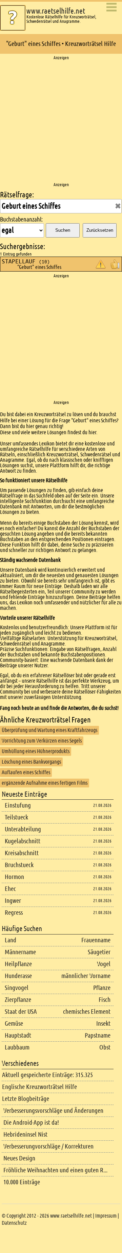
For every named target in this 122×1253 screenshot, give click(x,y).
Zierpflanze (18, 999)
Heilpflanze (18, 964)
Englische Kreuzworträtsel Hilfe (39, 1087)
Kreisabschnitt (22, 853)
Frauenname (95, 940)
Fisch (104, 999)
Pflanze (101, 987)
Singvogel (16, 987)
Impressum (106, 1215)
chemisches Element (86, 1011)
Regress (14, 912)
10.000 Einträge (21, 1182)
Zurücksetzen (99, 230)
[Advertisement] (61, 121)
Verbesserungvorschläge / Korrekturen (48, 1146)
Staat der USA (21, 1011)
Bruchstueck (19, 865)
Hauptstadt (18, 1035)
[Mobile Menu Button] (111, 7)
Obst (104, 1047)
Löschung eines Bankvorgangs (31, 761)
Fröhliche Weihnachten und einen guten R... (55, 1170)
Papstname (97, 1035)
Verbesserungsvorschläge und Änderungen (53, 1110)
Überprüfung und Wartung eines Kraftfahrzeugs (49, 730)
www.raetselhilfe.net (55, 11)
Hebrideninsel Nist (25, 1134)
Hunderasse (18, 976)
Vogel (103, 964)
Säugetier (99, 952)
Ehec (10, 888)
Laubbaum (17, 1047)
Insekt (103, 1023)
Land (10, 940)
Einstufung (18, 805)
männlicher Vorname (85, 976)
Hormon (14, 877)
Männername (20, 952)
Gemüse (14, 1023)
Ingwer (13, 900)
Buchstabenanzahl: (21, 219)
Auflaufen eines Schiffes (26, 772)
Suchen (62, 230)
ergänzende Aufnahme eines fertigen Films (44, 782)
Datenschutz (14, 1222)
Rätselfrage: (17, 195)
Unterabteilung (23, 829)
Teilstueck (16, 817)
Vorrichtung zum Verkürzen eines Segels (42, 740)
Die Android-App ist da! (31, 1122)
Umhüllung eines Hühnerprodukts (35, 751)
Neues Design (19, 1158)
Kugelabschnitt (22, 841)
